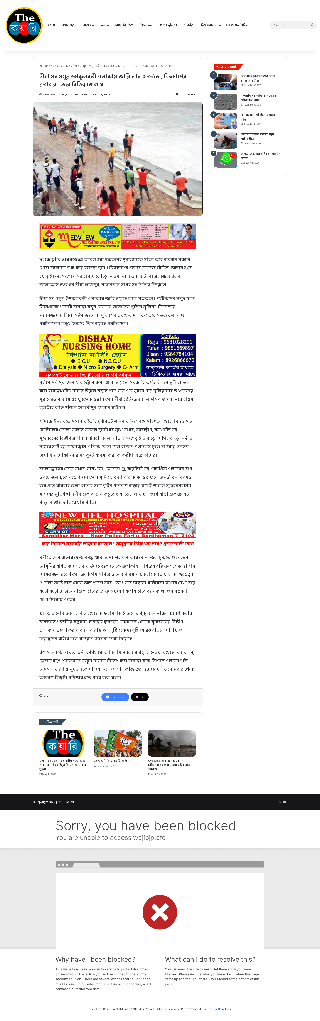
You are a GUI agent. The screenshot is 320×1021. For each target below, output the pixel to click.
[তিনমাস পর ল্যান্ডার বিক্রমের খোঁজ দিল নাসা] (225, 102)
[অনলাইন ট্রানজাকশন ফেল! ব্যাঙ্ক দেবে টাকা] (225, 82)
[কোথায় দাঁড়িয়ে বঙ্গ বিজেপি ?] (118, 743)
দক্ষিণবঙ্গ (65, 66)
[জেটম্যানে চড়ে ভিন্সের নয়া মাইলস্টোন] (225, 140)
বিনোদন (146, 25)
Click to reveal (166, 1009)
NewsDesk (49, 94)
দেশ (102, 25)
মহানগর (67, 25)
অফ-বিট (237, 25)
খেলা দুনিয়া (167, 25)
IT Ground (68, 802)
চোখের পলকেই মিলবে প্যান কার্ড (258, 117)
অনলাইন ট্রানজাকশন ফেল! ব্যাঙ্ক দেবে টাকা (258, 78)
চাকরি (188, 25)
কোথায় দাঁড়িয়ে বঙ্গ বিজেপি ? (111, 760)
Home (46, 66)
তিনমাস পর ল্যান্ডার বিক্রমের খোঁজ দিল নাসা (258, 98)
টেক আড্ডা (208, 25)
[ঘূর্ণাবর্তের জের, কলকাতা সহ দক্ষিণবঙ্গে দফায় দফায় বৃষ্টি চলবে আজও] (172, 743)
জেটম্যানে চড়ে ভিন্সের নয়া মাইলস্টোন (257, 136)
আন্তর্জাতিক (123, 25)
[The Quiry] (24, 25)
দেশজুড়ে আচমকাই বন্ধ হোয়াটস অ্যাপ (260, 156)
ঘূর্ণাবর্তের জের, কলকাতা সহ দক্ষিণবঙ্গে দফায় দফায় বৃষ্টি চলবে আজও (169, 765)
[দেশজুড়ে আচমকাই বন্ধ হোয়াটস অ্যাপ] (225, 160)
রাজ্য (87, 25)
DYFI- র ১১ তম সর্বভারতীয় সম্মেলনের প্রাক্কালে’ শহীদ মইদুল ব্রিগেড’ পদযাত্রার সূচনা (62, 765)
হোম (51, 25)
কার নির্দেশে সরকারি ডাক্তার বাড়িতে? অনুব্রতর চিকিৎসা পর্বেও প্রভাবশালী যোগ (118, 544)
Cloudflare (225, 1009)
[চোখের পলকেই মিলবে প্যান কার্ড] (225, 121)
